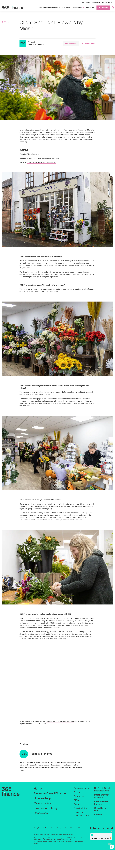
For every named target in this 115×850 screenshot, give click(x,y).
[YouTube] (99, 828)
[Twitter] (104, 828)
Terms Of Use (70, 828)
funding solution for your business (60, 721)
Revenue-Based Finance (49, 7)
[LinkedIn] (94, 828)
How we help (42, 798)
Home (38, 789)
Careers (77, 805)
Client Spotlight (71, 43)
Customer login (81, 788)
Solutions (66, 7)
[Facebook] (90, 828)
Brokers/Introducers (107, 2)
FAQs (76, 800)
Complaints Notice (41, 828)
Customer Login (96, 2)
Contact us (79, 796)
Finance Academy (45, 808)
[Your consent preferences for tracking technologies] (112, 847)
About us (90, 7)
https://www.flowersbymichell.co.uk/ (41, 162)
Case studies (42, 803)
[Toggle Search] (112, 7)
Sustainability (80, 809)
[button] (110, 844)
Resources (77, 7)
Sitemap (81, 828)
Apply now (103, 7)
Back (6, 22)
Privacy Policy (56, 828)
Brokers (77, 792)
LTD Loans (99, 815)
